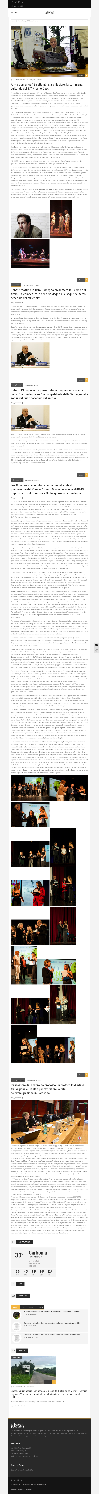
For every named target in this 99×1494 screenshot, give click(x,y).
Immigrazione (18, 1080)
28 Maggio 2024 (31, 1326)
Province (40, 1307)
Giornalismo (17, 480)
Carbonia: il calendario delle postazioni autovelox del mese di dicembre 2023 (52, 1334)
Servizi (31, 1307)
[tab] (15, 1307)
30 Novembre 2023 (32, 1337)
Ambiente (16, 1357)
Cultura (15, 28)
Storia (23, 1307)
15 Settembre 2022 (19, 80)
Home (13, 21)
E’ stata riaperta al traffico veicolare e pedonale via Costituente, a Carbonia (52, 1311)
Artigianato (17, 385)
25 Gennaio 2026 (31, 1314)
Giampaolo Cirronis (35, 80)
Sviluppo (16, 285)
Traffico (15, 1307)
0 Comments (30, 1387)
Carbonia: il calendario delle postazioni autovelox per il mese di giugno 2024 (52, 1323)
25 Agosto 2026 (17, 1387)
